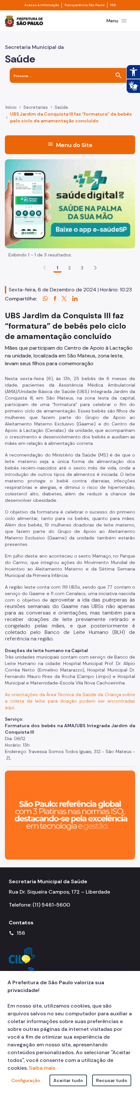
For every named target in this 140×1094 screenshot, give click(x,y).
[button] (95, 268)
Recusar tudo (111, 1080)
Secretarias (35, 107)
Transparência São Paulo (84, 5)
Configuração (25, 1080)
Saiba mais (42, 1068)
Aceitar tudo (68, 1080)
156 (113, 5)
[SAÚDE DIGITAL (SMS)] (70, 203)
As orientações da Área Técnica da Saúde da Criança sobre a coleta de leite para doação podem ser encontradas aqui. (70, 701)
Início (11, 107)
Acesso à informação (41, 5)
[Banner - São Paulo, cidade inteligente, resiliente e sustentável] (70, 814)
